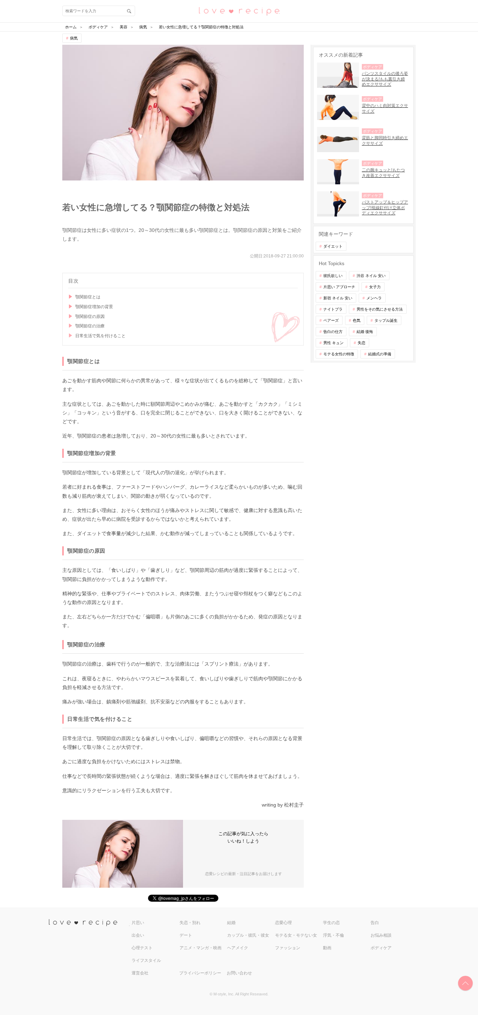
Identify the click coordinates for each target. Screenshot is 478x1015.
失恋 (361, 343)
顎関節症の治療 (90, 326)
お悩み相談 (381, 935)
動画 (327, 947)
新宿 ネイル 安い (337, 298)
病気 (74, 38)
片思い (138, 922)
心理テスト (142, 947)
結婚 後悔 (365, 331)
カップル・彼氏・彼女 (248, 935)
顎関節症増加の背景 (94, 306)
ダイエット (333, 246)
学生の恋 (331, 922)
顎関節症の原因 (90, 316)
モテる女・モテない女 (296, 935)
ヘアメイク (237, 947)
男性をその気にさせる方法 (380, 309)
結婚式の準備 (379, 354)
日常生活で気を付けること (100, 335)
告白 (375, 922)
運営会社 (140, 973)
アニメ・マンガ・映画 (201, 947)
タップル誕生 (386, 320)
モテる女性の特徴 (338, 354)
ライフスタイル (146, 960)
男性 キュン (333, 343)
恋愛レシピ (239, 10)
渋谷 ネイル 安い (371, 276)
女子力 (375, 287)
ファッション (287, 947)
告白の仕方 (333, 331)
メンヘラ (374, 298)
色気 (356, 320)
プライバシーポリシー (200, 973)
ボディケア (381, 947)
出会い (138, 935)
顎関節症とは (87, 296)
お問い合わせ (239, 973)
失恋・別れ (190, 922)
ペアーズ (331, 320)
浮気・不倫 (333, 935)
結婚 (231, 922)
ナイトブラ (333, 309)
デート (186, 935)
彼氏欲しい (333, 276)
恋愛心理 (283, 922)
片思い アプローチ (339, 287)
